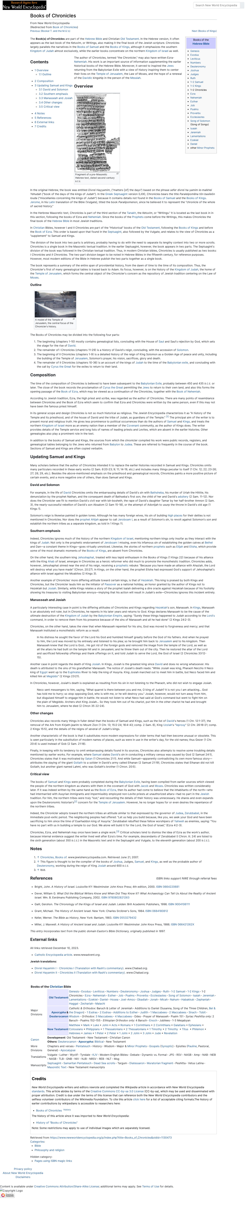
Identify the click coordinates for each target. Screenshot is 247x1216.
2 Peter (111, 1033)
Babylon (115, 444)
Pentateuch (83, 1046)
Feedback (86, 5)
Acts (114, 1025)
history (67, 1109)
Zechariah (86, 1003)
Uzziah (167, 725)
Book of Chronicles (65, 27)
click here (139, 1099)
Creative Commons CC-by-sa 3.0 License (117, 1091)
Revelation (170, 1033)
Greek (109, 194)
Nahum (174, 999)
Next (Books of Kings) (204, 30)
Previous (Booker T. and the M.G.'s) (50, 30)
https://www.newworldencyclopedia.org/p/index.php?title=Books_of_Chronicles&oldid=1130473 (111, 1137)
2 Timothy (171, 1029)
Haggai (73, 1003)
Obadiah (142, 999)
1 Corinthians (142, 1025)
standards (38, 1091)
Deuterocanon (58, 1016)
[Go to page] (242, 5)
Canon (35, 1039)
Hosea (114, 999)
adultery (183, 496)
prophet (85, 519)
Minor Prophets (206, 147)
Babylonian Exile (151, 383)
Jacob (144, 785)
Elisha (193, 546)
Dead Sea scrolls (104, 1063)
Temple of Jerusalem (109, 73)
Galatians (179, 1025)
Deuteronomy (198, 66)
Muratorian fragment (160, 1063)
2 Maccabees (177, 1012)
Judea (128, 444)
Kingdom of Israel (157, 51)
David (71, 345)
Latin (52, 202)
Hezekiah (147, 580)
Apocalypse (67, 1050)
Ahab (51, 561)
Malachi (100, 1003)
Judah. (45, 542)
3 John (147, 1033)
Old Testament (129, 38)
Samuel (171, 421)
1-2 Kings (193, 991)
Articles (56, 5)
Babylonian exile (177, 362)
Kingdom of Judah (42, 51)
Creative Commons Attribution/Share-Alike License (66, 1186)
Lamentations (198, 136)
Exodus (194, 54)
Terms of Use (150, 1186)
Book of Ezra (43, 231)
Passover (110, 584)
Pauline (192, 1046)
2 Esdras (105, 1012)
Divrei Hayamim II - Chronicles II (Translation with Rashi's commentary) (80, 972)
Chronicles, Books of (53, 857)
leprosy (180, 725)
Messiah (135, 77)
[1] (167, 416)
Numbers (195, 62)
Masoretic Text (56, 1067)
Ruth (193, 78)
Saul (161, 341)
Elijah (179, 546)
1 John (123, 1033)
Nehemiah (196, 97)
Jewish (204, 794)
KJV (94, 1054)
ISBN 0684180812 (156, 911)
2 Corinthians (161, 1025)
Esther (194, 101)
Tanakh (131, 213)
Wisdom (74, 1016)
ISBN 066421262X (182, 924)
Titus (185, 1029)
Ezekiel (194, 140)
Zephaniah (203, 999)
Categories (37, 1141)
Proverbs (195, 113)
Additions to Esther (125, 1012)
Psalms (194, 109)
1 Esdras (92, 1012)
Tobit (202, 1012)
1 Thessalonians (113, 1029)
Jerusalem (81, 358)
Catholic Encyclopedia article (53, 954)
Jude (158, 1033)
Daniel (193, 143)
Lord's (211, 615)
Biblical (99, 1041)
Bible (38, 1145)
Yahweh (179, 821)
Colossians (76, 1029)
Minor (131, 1046)
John (105, 1025)
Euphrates (74, 672)
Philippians (93, 1029)
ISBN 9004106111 (179, 904)
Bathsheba (157, 492)
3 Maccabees (104, 1016)
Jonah (154, 999)
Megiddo (52, 676)
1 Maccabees (158, 1012)
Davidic (87, 77)
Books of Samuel (88, 46)
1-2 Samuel (178, 991)
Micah (164, 999)
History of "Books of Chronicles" (56, 1122)
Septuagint (121, 194)
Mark (86, 1025)
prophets (159, 546)
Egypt (44, 672)
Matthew (74, 1025)
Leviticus (195, 58)
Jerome (35, 202)
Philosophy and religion (49, 1150)
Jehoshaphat (86, 557)
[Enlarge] (117, 174)
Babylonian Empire (110, 615)
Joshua (194, 70)
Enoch (153, 1020)
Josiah (52, 588)
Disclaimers (23, 1177)
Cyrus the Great (61, 366)
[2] (75, 801)
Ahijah (95, 519)
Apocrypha (58, 1012)
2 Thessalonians (136, 1029)
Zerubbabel (192, 813)
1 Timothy (155, 1029)
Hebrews (74, 1033)
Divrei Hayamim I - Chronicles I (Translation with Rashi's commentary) (79, 968)
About (71, 5)
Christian (39, 227)
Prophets (137, 217)
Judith (144, 1012)
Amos (131, 999)
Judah (139, 362)
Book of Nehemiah (188, 391)
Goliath (78, 762)
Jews (170, 65)
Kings (186, 421)
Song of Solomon (200, 120)
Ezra (192, 93)
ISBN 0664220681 (167, 886)
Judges (194, 74)
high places (175, 515)
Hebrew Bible (201, 43)
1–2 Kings (195, 85)
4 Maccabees (123, 1016)
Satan (88, 758)
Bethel (209, 542)
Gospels (154, 1046)
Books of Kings (119, 46)
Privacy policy (23, 1169)
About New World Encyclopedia (23, 1173)
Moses (34, 277)
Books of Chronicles (49, 1110)
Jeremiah (195, 132)
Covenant (133, 425)
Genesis (194, 51)
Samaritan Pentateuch (77, 1063)
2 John (135, 1033)
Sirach (193, 1012)
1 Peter (99, 1033)
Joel (123, 999)
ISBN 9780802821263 (115, 897)
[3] (117, 831)
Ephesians (195, 1025)
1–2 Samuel (196, 81)
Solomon (182, 350)
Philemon (198, 1029)
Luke (96, 1025)
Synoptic (167, 1046)
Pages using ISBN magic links (53, 1160)
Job (192, 105)
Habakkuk (187, 999)
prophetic (122, 565)
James (88, 1033)
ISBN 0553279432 (124, 917)
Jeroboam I (125, 519)
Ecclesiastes (197, 117)
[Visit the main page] (24, 5)
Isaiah (193, 128)
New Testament (57, 1029)
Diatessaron (137, 1063)
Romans (125, 1025)
